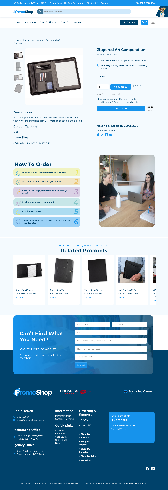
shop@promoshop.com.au (30, 420)
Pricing (101, 76)
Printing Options (64, 416)
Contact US (85, 425)
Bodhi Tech (88, 483)
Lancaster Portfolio (26, 293)
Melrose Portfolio (59, 293)
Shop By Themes (48, 22)
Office (25, 40)
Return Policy (141, 483)
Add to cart (149, 108)
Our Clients (61, 440)
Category (84, 419)
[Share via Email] (110, 134)
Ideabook (60, 433)
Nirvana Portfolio (93, 293)
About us (60, 430)
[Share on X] (102, 134)
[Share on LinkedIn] (106, 134)
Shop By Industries (71, 22)
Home (16, 22)
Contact (130, 22)
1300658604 (23, 417)
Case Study (61, 437)
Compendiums (37, 40)
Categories (29, 22)
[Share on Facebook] (98, 134)
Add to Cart (121, 108)
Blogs (58, 443)
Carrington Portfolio (128, 293)
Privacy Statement (124, 483)
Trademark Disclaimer (104, 483)
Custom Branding (64, 419)
